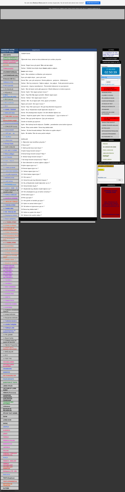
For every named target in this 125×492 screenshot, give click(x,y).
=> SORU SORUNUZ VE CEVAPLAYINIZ (10, 191)
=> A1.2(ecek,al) (8, 89)
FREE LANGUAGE (108, 150)
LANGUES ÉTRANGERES (109, 134)
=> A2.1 (5, 355)
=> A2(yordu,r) (7, 92)
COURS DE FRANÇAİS (108, 101)
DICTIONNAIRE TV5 (107, 136)
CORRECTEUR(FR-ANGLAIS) (110, 125)
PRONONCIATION (107, 92)
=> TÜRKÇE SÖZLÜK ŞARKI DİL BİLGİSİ (10, 341)
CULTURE (105, 156)
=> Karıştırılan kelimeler (10, 317)
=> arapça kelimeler (9, 314)
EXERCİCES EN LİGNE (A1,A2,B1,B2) (108, 113)
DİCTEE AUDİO (106, 128)
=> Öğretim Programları (10, 345)
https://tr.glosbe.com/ (107, 84)
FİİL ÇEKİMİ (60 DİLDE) (108, 98)
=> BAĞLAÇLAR (8, 352)
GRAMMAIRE (105, 109)
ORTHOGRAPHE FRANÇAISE (110, 131)
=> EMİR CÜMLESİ (9, 147)
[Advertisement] (62, 33)
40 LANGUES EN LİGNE (109, 147)
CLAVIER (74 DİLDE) (107, 95)
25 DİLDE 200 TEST (107, 104)
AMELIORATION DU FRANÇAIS (108, 154)
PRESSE (105, 144)
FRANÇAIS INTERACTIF (108, 106)
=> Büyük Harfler (8, 338)
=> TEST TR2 (7, 358)
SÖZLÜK (104, 77)
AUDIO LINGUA (107, 159)
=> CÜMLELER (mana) (10, 126)
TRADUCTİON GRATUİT (108, 122)
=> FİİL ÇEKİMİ (7, 334)
